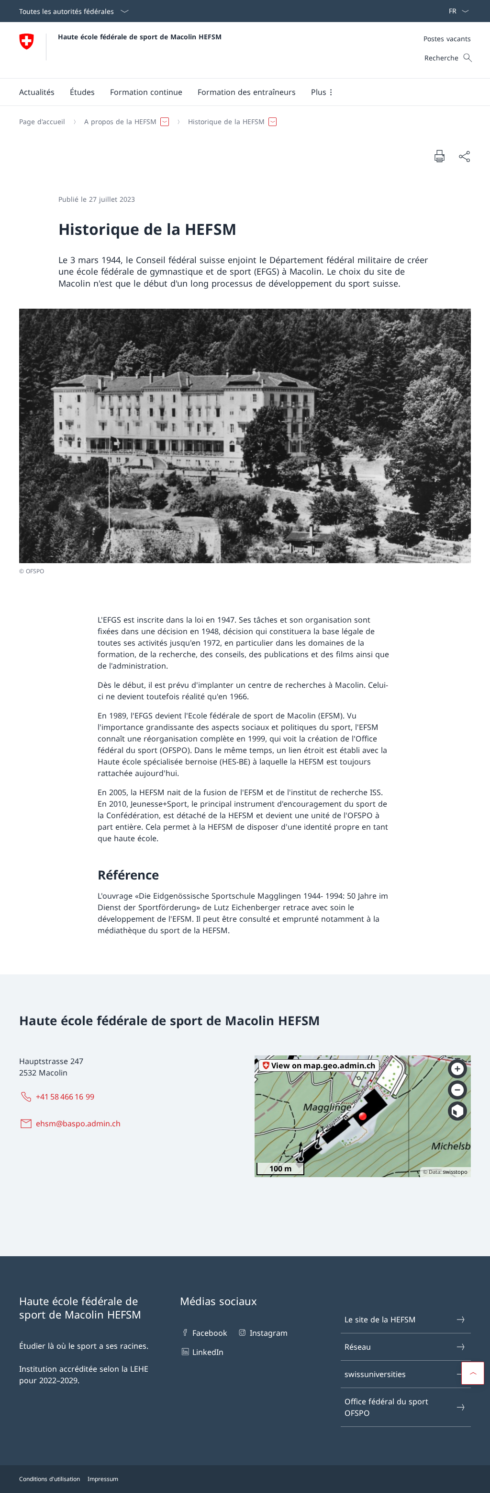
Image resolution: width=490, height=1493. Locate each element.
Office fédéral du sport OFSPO (386, 1407)
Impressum (103, 1479)
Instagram (268, 1333)
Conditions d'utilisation (49, 1479)
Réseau (358, 1347)
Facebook (209, 1333)
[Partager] (464, 156)
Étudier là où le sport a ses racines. (83, 1346)
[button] (36, 92)
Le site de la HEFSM (380, 1319)
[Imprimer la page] (439, 155)
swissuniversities (375, 1374)
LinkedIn (207, 1352)
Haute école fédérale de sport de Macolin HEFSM (140, 36)
